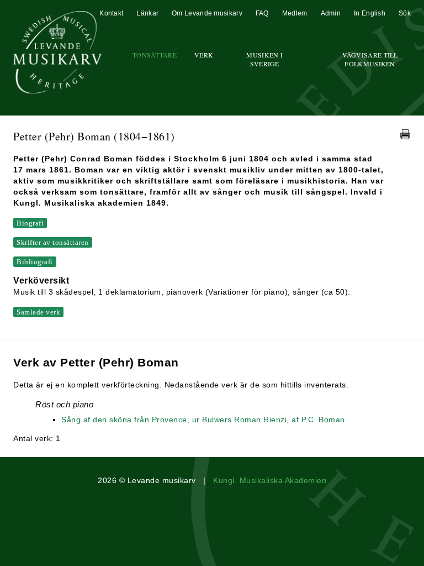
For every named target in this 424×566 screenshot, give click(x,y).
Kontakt (111, 13)
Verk (203, 54)
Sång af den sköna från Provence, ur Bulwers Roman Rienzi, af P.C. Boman (203, 419)
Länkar (147, 13)
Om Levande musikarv (207, 13)
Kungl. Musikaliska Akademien (269, 480)
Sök (405, 13)
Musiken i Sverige (264, 59)
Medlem (295, 13)
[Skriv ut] (405, 134)
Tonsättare (154, 54)
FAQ (262, 13)
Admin (331, 13)
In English (369, 13)
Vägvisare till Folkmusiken (370, 59)
